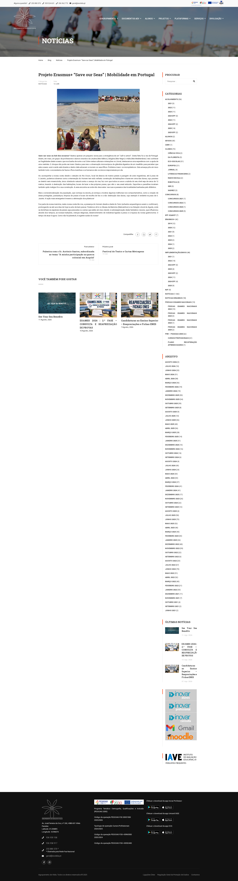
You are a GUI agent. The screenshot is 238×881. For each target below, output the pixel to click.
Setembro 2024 (172, 457)
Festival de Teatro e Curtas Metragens (123, 251)
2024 (170, 120)
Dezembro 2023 (172, 494)
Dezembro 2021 (172, 594)
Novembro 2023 (172, 499)
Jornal (171, 170)
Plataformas (181, 19)
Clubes (168, 149)
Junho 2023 (170, 519)
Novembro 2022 (172, 548)
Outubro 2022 (171, 552)
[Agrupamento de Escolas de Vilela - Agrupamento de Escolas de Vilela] (25, 20)
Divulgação (215, 19)
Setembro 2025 (172, 408)
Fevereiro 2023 (171, 536)
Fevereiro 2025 (171, 437)
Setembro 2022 (172, 557)
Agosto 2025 (171, 412)
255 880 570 (36, 3)
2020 (170, 228)
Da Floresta (173, 157)
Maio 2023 (169, 523)
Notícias (42, 84)
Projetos (164, 19)
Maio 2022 (169, 573)
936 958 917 (51, 843)
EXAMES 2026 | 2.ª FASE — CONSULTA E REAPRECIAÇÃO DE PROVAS (98, 324)
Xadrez (171, 190)
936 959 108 (51, 837)
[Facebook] (138, 234)
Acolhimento (171, 99)
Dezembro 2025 (172, 395)
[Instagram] (49, 862)
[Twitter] (150, 234)
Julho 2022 (170, 565)
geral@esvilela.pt (78, 3)
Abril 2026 (170, 379)
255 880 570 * (52, 849)
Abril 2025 (170, 428)
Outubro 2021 (171, 602)
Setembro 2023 (172, 507)
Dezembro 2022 (172, 544)
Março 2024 (170, 482)
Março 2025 (170, 432)
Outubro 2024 (171, 453)
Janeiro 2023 (171, 540)
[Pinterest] (156, 234)
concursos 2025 (175, 211)
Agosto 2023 (171, 511)
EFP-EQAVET (170, 215)
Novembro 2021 (172, 598)
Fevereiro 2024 (171, 486)
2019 (170, 223)
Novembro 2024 (172, 449)
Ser (169, 186)
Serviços (199, 19)
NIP (166, 290)
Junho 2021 (170, 610)
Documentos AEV (130, 19)
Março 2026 (170, 383)
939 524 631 (49, 3)
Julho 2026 (170, 366)
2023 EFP (171, 116)
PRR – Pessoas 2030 (174, 334)
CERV (167, 145)
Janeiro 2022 (171, 590)
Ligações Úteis (149, 875)
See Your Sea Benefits (50, 316)
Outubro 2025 (171, 403)
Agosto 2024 (171, 461)
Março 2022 (170, 581)
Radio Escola (174, 178)
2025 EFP (171, 132)
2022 (170, 108)
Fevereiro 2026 (171, 387)
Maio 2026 (169, 374)
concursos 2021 (175, 199)
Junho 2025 (170, 420)
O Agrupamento (108, 19)
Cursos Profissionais (178, 338)
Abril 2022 (170, 577)
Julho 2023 (170, 515)
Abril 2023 (170, 528)
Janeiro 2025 (171, 441)
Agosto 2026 (171, 362)
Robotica (172, 182)
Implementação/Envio (175, 252)
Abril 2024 (170, 478)
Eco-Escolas (174, 161)
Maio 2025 (169, 424)
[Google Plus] (144, 234)
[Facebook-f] (44, 862)
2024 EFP (171, 124)
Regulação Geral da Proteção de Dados (173, 875)
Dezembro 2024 (172, 445)
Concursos (170, 194)
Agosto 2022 (171, 561)
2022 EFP (171, 265)
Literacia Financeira (178, 174)
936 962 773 (63, 3)
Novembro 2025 (172, 399)
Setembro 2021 (172, 606)
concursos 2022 (175, 203)
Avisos (168, 141)
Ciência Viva (174, 153)
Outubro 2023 (171, 503)
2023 (170, 112)
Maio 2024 (169, 474)
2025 (170, 128)
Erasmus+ (170, 219)
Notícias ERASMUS (173, 298)
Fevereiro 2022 (171, 586)
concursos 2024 (175, 207)
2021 (170, 103)
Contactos (195, 875)
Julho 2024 (170, 466)
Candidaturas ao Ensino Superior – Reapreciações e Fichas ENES (189, 671)
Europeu (172, 165)
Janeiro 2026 (171, 391)
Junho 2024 (170, 470)
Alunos (149, 19)
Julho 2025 (170, 416)
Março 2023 (170, 532)
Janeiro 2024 (171, 490)
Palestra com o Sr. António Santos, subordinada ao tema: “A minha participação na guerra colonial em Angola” (68, 254)
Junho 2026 (170, 370)
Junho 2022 (170, 569)
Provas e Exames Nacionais (178, 302)
